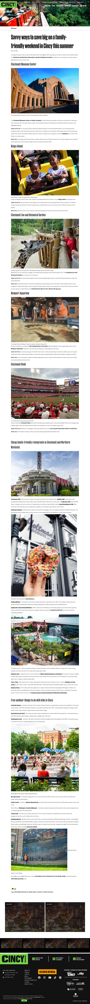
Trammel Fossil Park (56, 610)
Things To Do (47, 6)
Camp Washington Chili (66, 504)
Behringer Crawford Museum (28, 808)
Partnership (28, 978)
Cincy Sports (36, 2)
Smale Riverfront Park (18, 713)
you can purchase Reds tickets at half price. (63, 428)
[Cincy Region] (8, 4)
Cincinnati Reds (25, 423)
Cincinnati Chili (15, 499)
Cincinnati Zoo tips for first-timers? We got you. (46, 289)
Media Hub (80, 2)
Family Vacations (48, 892)
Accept (24, 1000)
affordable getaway (17, 879)
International (53, 2)
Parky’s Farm (15, 802)
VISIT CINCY (6, 970)
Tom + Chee (14, 682)
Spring (30, 892)
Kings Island (62, 199)
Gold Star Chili (66, 502)
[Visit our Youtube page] (49, 978)
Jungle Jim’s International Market (21, 607)
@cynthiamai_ (30, 599)
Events (53, 6)
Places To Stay (75, 6)
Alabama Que (15, 674)
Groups (44, 2)
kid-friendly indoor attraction (38, 346)
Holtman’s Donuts (16, 510)
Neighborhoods (59, 6)
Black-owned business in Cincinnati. (51, 674)
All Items (14, 28)
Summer (39, 892)
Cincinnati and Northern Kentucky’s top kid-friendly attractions (32, 57)
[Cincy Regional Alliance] (14, 959)
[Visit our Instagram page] (44, 978)
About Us (27, 970)
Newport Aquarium (17, 348)
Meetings (27, 2)
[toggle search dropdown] (88, 2)
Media (26, 976)
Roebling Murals (16, 819)
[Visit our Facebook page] (39, 978)
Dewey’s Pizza (15, 688)
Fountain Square (16, 705)
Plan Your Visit (83, 6)
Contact (27, 974)
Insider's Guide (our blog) (67, 2)
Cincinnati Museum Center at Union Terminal (27, 120)
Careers (27, 972)
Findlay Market (15, 602)
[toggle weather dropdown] (88, 5)
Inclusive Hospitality (31, 980)
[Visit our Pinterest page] (60, 978)
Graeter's (65, 133)
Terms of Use (29, 998)
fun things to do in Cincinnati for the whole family (50, 876)
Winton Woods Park (32, 802)
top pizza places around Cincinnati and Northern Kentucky (49, 693)
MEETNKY (12, 970)
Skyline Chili (60, 499)
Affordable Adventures (21, 892)
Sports (35, 892)
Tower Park (14, 813)
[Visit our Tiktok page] (55, 978)
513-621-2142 (9, 977)
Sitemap (27, 982)
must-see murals (32, 827)
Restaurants (68, 6)
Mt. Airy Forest (15, 797)
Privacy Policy (29, 984)
